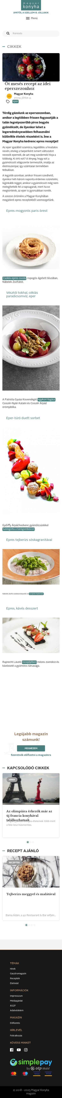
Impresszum (16, 996)
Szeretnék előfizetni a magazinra (31, 755)
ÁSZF (13, 1006)
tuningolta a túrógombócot (18, 529)
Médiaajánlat (16, 1001)
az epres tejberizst (36, 594)
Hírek (13, 969)
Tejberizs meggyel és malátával (30, 894)
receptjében (29, 662)
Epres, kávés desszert (22, 608)
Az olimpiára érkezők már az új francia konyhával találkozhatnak (29, 816)
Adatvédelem (16, 1010)
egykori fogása (46, 399)
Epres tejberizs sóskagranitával (29, 540)
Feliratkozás (16, 1036)
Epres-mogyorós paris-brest (27, 211)
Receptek (15, 978)
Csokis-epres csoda (14, 278)
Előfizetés (15, 1023)
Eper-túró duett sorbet (23, 418)
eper (15, 101)
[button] (27, 842)
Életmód (14, 983)
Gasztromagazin (18, 974)
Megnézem (31, 748)
